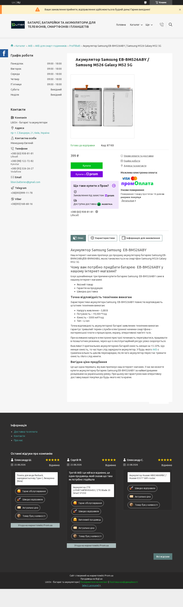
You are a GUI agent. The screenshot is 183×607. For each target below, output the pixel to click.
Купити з (80, 174)
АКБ (30, 45)
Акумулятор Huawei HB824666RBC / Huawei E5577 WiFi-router (147, 476)
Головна (121, 24)
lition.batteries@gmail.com (25, 182)
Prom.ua (109, 575)
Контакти (19, 436)
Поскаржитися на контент (94, 582)
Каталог (135, 24)
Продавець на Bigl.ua (91, 579)
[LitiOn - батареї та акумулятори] (18, 25)
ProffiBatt (74, 45)
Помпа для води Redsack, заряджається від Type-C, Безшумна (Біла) (35, 478)
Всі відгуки (162, 556)
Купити (87, 165)
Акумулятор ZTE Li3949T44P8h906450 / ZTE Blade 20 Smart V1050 (91, 490)
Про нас (18, 440)
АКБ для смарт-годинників (51, 45)
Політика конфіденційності (123, 582)
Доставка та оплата (25, 431)
